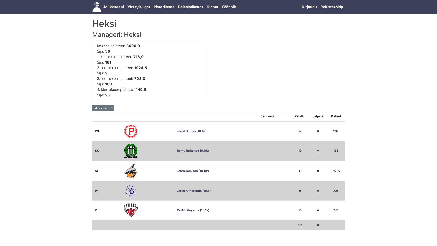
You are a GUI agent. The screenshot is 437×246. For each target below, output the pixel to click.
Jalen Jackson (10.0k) (193, 171)
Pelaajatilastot (190, 7)
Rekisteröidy (331, 7)
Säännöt (229, 7)
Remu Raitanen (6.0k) (193, 150)
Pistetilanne (164, 7)
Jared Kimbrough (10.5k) (195, 190)
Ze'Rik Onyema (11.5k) (193, 210)
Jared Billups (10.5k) (192, 131)
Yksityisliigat (138, 7)
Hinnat (212, 7)
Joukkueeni (113, 7)
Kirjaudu (309, 7)
